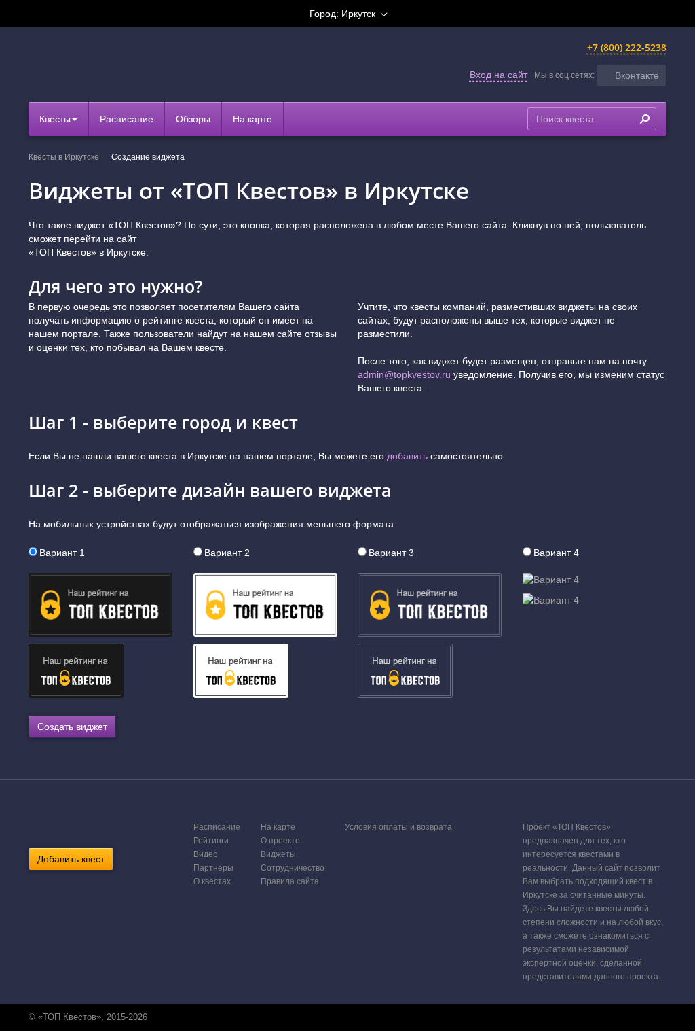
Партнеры (213, 868)
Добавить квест (71, 859)
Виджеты (278, 854)
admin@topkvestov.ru (404, 374)
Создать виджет (72, 726)
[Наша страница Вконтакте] (331, 1017)
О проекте (280, 840)
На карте (252, 118)
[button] (631, 75)
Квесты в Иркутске (64, 157)
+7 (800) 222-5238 (626, 47)
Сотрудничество (292, 868)
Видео (205, 854)
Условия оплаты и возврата (398, 827)
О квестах (212, 881)
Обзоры (193, 118)
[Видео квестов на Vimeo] (359, 1017)
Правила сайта (290, 881)
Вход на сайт (498, 74)
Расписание (126, 118)
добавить (407, 456)
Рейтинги (211, 840)
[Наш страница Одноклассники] (345, 1017)
